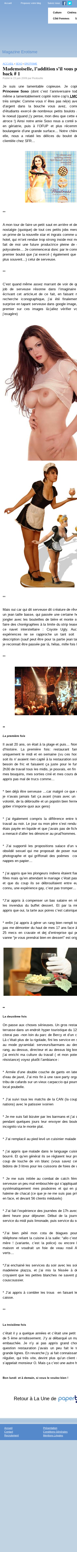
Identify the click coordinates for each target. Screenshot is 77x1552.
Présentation (50, 1428)
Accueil (7, 3)
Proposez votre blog (31, 3)
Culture (57, 12)
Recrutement (11, 1435)
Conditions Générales (55, 1431)
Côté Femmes (61, 18)
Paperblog (22, 15)
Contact (8, 1431)
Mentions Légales (53, 1435)
